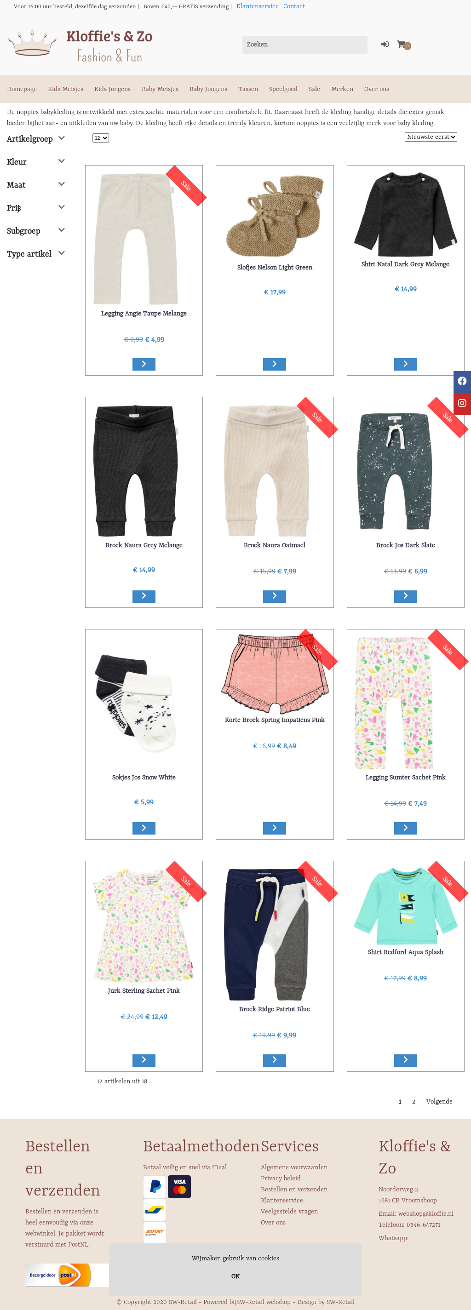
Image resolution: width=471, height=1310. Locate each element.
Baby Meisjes (160, 89)
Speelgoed (283, 89)
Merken (342, 89)
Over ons (376, 89)
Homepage (22, 89)
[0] (401, 45)
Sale (314, 89)
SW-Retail (341, 1302)
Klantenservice (257, 6)
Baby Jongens (208, 89)
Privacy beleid (281, 1178)
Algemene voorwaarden (294, 1167)
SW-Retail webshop (263, 1302)
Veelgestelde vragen (289, 1211)
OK (235, 1276)
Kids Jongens (112, 89)
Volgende (439, 1101)
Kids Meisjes (65, 89)
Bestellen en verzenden (294, 1189)
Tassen (248, 89)
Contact (294, 6)
